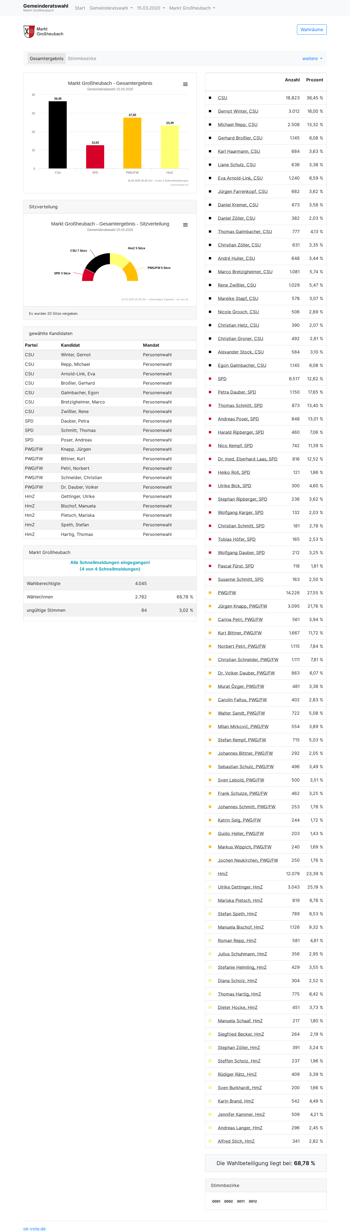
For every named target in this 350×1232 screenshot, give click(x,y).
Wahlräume (312, 29)
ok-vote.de (34, 1228)
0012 (253, 1201)
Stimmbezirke (82, 58)
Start (80, 8)
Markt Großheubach (190, 8)
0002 (228, 1201)
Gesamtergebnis (46, 58)
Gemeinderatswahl (109, 8)
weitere (310, 58)
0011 (241, 1201)
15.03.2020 (149, 8)
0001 (216, 1201)
